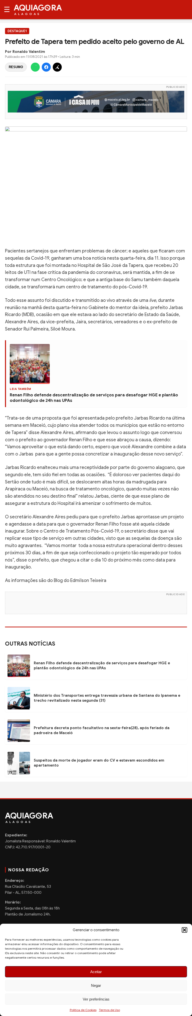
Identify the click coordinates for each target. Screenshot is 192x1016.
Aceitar (96, 972)
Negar (96, 985)
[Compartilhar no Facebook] (46, 67)
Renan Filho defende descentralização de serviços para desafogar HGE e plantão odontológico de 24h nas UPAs (102, 665)
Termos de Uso (109, 1010)
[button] (184, 929)
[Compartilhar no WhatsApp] (35, 67)
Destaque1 (17, 31)
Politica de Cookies (83, 1010)
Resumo (16, 67)
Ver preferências (96, 999)
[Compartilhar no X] (57, 67)
